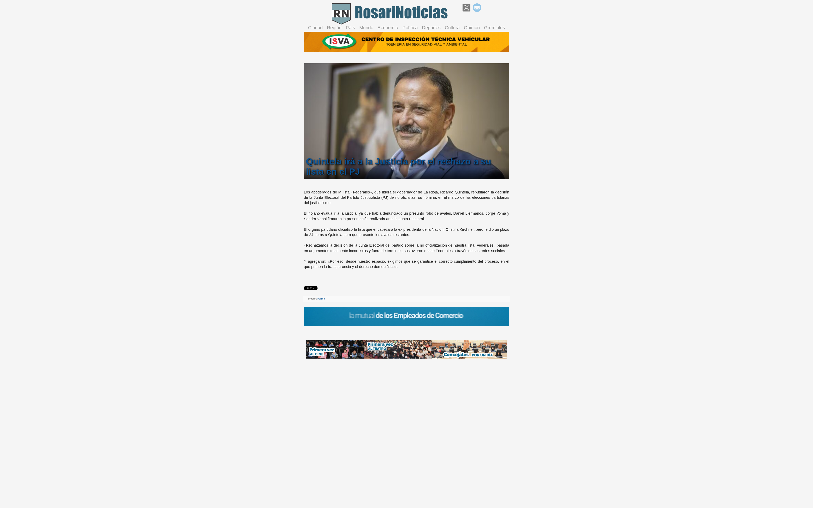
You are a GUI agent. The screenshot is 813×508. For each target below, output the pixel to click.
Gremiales (494, 27)
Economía (387, 27)
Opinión (472, 27)
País (350, 27)
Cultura (452, 27)
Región (334, 27)
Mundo (366, 27)
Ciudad (315, 27)
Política (410, 27)
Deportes (431, 27)
